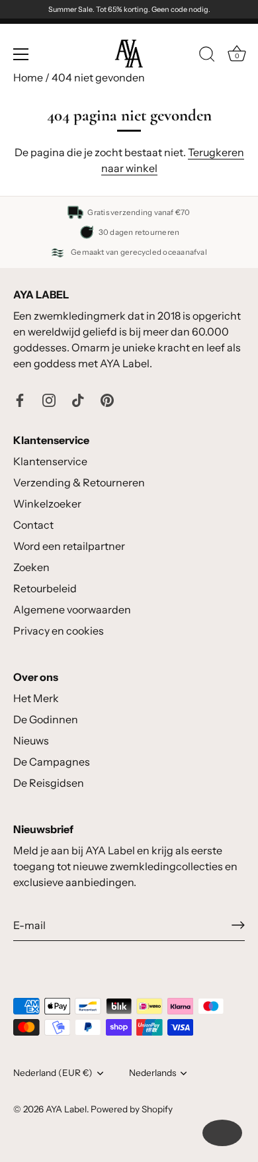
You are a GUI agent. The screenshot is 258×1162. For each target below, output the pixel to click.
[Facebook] (19, 399)
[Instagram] (49, 399)
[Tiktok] (78, 399)
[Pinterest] (107, 399)
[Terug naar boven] (222, 1133)
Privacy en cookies (58, 630)
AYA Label (66, 1109)
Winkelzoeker (47, 503)
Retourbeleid (45, 588)
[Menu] (21, 54)
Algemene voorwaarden (72, 609)
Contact (33, 524)
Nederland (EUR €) (53, 1072)
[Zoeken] (207, 56)
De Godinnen (45, 719)
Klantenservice (50, 461)
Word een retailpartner (69, 546)
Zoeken (31, 567)
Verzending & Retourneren (79, 482)
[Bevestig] (238, 925)
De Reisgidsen (48, 782)
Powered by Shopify (132, 1109)
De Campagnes (51, 761)
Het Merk (36, 698)
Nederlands (152, 1072)
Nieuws (31, 740)
